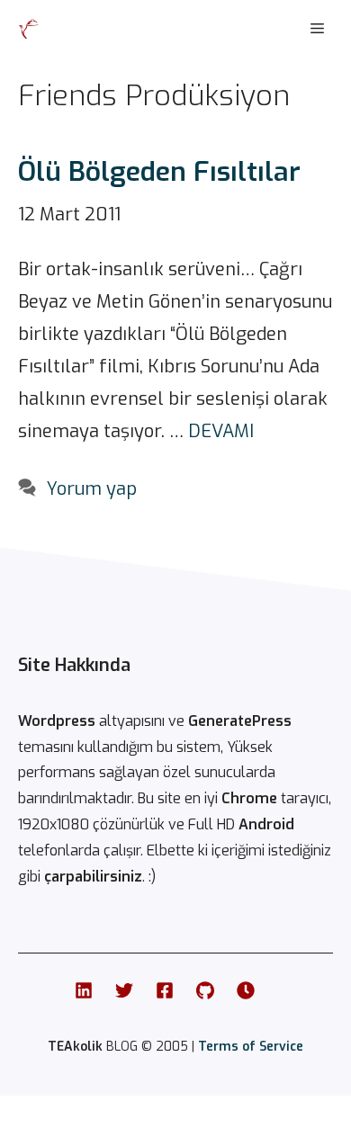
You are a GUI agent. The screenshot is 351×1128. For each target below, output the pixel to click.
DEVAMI (221, 431)
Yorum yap (92, 489)
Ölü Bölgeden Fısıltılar (159, 172)
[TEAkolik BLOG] (29, 29)
